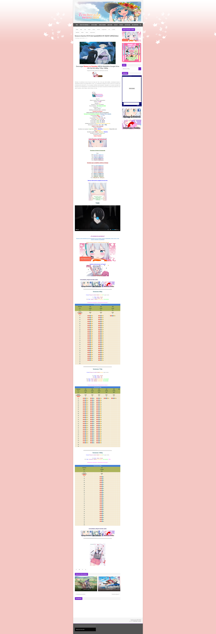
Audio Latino (109, 24)
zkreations (135, 621)
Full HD (98, 29)
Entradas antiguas (115, 594)
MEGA (82, 32)
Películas (121, 24)
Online (87, 32)
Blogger (139, 621)
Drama (94, 29)
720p (85, 29)
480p (81, 29)
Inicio (77, 24)
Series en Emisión (102, 24)
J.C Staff (113, 29)
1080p (77, 29)
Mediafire (77, 32)
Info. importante (135, 24)
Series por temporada (84, 24)
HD (109, 29)
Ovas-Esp (116, 24)
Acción (89, 29)
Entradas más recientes (81, 594)
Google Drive (104, 29)
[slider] (92, 229)
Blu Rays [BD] (127, 24)
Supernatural (92, 32)
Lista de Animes (94, 24)
